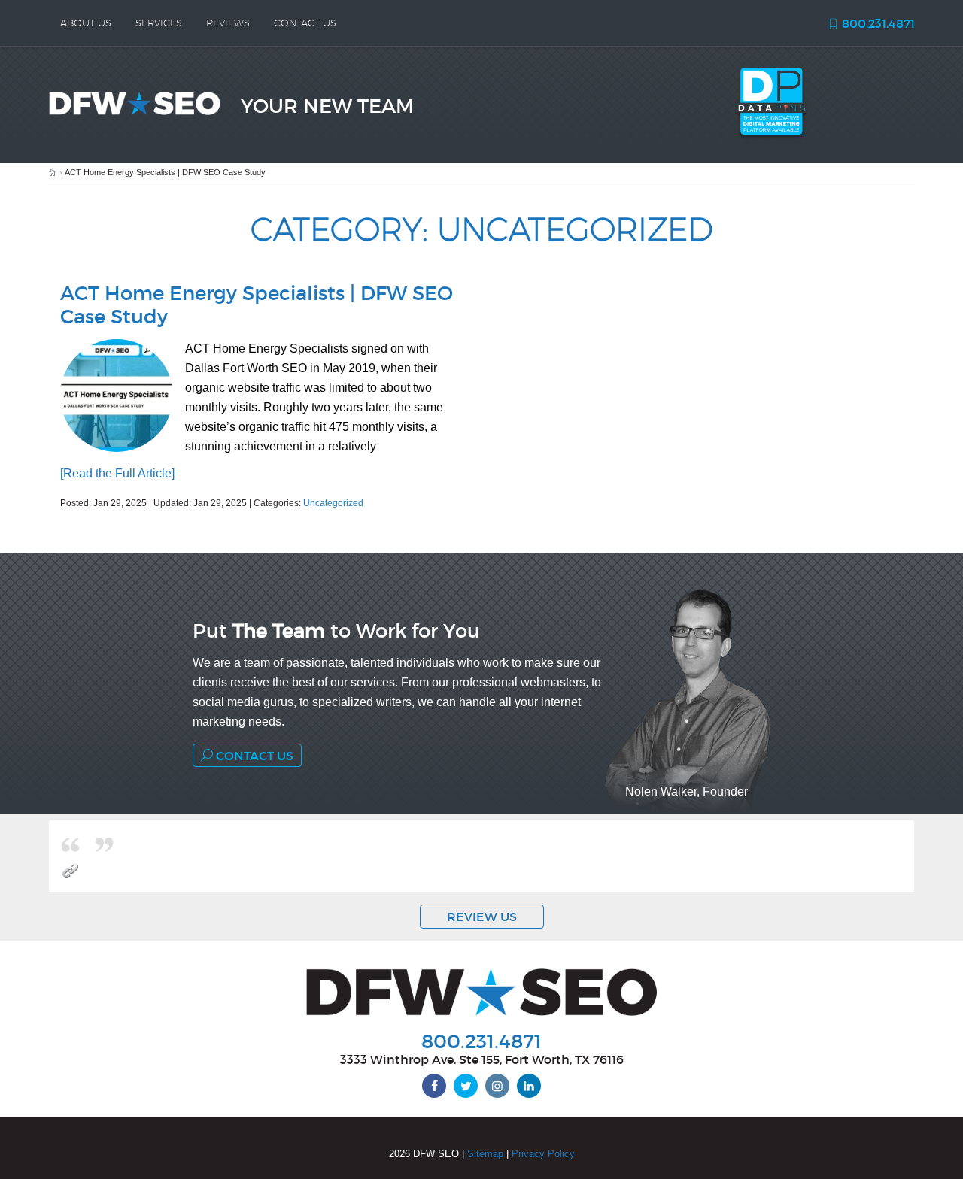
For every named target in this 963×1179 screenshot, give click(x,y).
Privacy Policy (543, 1153)
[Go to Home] (52, 173)
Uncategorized (333, 503)
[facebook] (434, 1086)
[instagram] (497, 1086)
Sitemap (485, 1153)
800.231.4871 (877, 23)
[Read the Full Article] (117, 473)
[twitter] (466, 1086)
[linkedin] (529, 1086)
